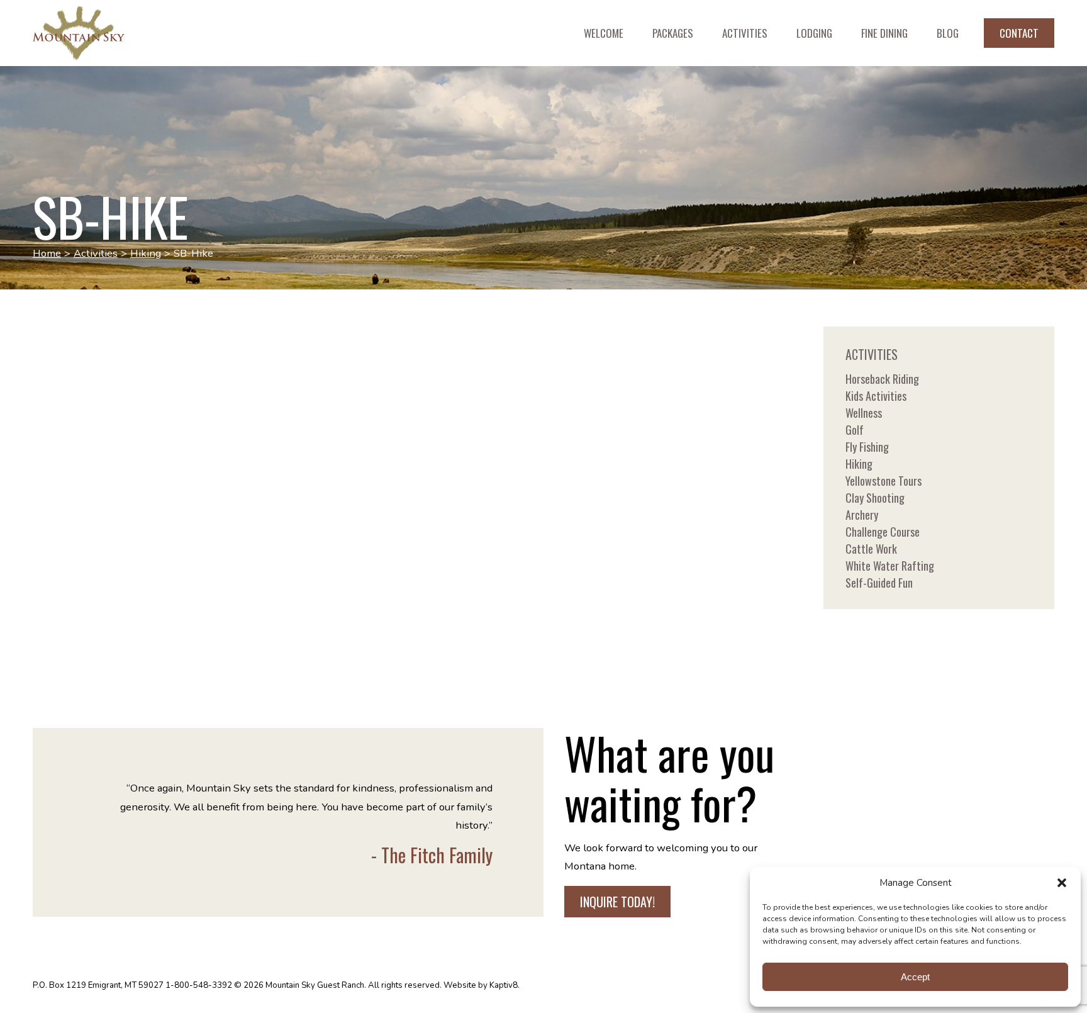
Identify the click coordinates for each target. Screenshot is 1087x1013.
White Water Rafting (889, 565)
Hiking (145, 253)
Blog (948, 33)
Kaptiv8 (503, 985)
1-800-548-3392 (198, 985)
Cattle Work (871, 548)
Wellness (863, 412)
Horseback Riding (882, 378)
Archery (861, 514)
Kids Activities (875, 395)
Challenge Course (882, 531)
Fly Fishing (867, 446)
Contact (1019, 33)
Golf (854, 429)
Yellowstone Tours (883, 480)
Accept (915, 976)
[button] (1062, 882)
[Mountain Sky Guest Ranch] (115, 33)
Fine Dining (884, 33)
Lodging (814, 33)
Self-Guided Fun (879, 582)
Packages (672, 33)
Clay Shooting (875, 497)
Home (47, 253)
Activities (744, 33)
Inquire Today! (617, 901)
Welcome (603, 33)
